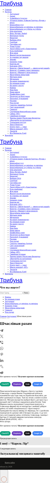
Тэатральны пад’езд (18, 122)
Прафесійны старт (17, 94)
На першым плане (17, 83)
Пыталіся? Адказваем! (19, 98)
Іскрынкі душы (16, 62)
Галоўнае (13, 42)
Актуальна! (14, 14)
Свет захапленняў (17, 107)
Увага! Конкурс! (16, 124)
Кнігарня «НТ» (16, 66)
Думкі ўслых (15, 46)
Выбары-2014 (15, 40)
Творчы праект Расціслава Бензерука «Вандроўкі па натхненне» (25, 119)
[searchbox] (11, 293)
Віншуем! (14, 38)
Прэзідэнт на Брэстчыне (20, 96)
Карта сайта (10, 463)
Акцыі (12, 16)
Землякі (13, 59)
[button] (4, 476)
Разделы (8, 12)
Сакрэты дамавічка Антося (21, 105)
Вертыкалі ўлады (17, 36)
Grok (27, 384)
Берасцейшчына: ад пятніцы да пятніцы (26, 27)
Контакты (9, 135)
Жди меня (14, 53)
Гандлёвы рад (15, 44)
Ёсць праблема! (16, 51)
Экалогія (13, 131)
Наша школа (15, 92)
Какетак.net (14, 64)
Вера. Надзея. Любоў (18, 33)
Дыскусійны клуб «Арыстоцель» (23, 49)
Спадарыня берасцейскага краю (23, 111)
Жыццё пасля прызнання (20, 55)
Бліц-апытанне (16, 31)
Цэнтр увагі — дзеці (18, 127)
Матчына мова (16, 77)
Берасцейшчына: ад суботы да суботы (25, 29)
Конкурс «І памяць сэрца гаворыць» (25, 70)
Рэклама (13, 101)
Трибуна (11, 3)
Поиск (26, 293)
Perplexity (17, 384)
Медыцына (14, 79)
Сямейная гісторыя (17, 116)
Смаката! (13, 109)
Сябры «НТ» (15, 114)
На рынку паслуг (17, 85)
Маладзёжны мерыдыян (19, 75)
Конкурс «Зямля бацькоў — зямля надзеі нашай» (30, 68)
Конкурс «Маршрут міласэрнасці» (24, 72)
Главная (8, 10)
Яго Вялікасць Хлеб (18, 133)
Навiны (13, 88)
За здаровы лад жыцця (19, 57)
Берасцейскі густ (17, 25)
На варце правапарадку (19, 81)
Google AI (37, 384)
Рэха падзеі (14, 103)
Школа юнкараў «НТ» (19, 129)
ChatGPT (5, 384)
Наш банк (14, 90)
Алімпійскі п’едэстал (18, 18)
